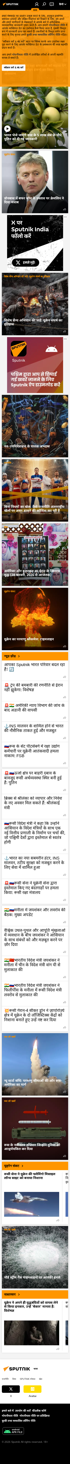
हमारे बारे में (8, 1411)
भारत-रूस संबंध (11, 90)
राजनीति (7, 462)
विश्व (6, 398)
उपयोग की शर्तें (23, 1411)
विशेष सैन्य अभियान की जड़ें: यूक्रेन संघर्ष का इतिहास (27, 276)
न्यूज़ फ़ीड (10, 656)
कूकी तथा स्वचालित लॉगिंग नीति (43, 35)
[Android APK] (13, 1431)
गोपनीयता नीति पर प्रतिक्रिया (35, 1416)
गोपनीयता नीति (57, 25)
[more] (64, 145)
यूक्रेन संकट (9, 154)
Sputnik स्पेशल (27, 1379)
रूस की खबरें (9, 1036)
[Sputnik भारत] (11, 6)
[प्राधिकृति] (37, 4)
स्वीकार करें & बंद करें (13, 67)
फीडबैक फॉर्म (39, 1411)
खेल (40, 1379)
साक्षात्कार (10, 1294)
